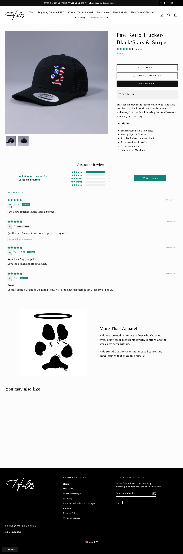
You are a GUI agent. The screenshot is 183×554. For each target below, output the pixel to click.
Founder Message (72, 493)
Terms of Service (71, 517)
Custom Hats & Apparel (80, 12)
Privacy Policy (70, 513)
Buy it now (147, 83)
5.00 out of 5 (40, 176)
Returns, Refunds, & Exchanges (79, 503)
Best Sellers (103, 12)
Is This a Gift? (129, 94)
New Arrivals (120, 12)
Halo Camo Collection (142, 12)
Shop (31, 12)
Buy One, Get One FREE (51, 12)
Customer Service (98, 17)
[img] (15, 200)
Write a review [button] (150, 177)
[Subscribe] (154, 493)
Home (66, 483)
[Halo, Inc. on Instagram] (117, 502)
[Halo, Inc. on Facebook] (122, 502)
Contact (67, 508)
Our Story (80, 17)
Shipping (67, 498)
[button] (124, 49)
